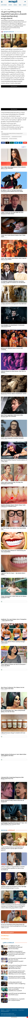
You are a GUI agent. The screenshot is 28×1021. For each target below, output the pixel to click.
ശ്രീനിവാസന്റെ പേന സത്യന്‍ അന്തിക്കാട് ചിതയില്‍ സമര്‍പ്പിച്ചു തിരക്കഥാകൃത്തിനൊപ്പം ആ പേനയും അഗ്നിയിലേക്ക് (12, 868)
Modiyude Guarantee (6, 136)
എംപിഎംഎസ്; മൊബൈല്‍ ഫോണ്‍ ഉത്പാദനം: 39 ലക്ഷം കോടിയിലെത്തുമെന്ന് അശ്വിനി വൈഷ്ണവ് (17, 960)
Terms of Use (14, 1010)
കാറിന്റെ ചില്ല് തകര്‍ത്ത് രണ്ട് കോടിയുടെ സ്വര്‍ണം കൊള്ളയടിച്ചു (16, 982)
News (5, 9)
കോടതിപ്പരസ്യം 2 (5, 938)
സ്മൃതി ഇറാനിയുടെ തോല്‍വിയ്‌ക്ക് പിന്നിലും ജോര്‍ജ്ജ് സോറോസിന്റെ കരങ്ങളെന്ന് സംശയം (13, 887)
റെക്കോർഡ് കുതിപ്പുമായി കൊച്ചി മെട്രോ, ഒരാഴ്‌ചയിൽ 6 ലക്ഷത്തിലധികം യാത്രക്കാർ (16, 989)
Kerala (15, 5)
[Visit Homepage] (13, 1)
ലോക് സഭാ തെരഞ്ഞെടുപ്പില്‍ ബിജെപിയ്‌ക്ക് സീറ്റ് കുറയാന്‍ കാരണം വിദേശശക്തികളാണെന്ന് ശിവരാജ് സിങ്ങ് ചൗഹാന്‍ (13, 926)
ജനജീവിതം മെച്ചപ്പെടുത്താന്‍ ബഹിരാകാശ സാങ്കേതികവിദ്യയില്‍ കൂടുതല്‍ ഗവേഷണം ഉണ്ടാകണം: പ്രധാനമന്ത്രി (16, 953)
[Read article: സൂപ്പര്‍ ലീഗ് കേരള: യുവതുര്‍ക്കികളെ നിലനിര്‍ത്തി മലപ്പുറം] (4, 995)
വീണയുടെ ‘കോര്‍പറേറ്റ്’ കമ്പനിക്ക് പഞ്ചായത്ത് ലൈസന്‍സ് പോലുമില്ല (16, 977)
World (24, 5)
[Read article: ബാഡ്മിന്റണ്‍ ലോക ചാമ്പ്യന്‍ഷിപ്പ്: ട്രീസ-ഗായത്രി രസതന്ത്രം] (4, 1000)
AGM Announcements (5, 1011)
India (20, 5)
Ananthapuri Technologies (11, 1015)
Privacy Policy (21, 1010)
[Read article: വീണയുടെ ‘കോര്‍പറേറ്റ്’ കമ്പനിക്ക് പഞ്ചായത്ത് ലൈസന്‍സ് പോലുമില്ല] (4, 978)
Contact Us (8, 1010)
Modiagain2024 (5, 138)
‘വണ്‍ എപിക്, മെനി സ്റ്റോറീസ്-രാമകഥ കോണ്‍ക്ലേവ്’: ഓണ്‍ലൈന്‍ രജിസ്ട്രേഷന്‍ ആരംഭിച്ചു (17, 967)
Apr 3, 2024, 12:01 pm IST (19, 31)
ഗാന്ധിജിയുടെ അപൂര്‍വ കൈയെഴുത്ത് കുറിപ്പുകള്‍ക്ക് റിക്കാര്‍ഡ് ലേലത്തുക (15, 947)
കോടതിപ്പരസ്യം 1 (5, 935)
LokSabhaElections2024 (16, 136)
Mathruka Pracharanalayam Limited (8, 1013)
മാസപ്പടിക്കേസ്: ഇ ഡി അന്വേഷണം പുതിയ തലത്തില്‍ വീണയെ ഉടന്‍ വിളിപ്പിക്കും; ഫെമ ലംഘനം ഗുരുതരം (17, 972)
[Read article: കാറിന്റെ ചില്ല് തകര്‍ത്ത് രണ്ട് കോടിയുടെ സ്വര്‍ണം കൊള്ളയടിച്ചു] (4, 983)
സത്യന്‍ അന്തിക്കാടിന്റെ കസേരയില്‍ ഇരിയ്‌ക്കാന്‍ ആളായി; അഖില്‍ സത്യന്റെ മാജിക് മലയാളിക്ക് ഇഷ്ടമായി (12, 848)
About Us (2, 1010)
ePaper (10, 5)
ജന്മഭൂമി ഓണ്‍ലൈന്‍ (9, 31)
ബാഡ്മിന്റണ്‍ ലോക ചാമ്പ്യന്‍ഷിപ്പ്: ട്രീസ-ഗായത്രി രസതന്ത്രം (16, 999)
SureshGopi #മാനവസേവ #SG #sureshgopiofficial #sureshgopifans (12, 134)
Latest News (4, 5)
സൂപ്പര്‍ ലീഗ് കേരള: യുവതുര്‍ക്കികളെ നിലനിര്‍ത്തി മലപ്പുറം (17, 994)
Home (2, 9)
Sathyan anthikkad (13, 138)
